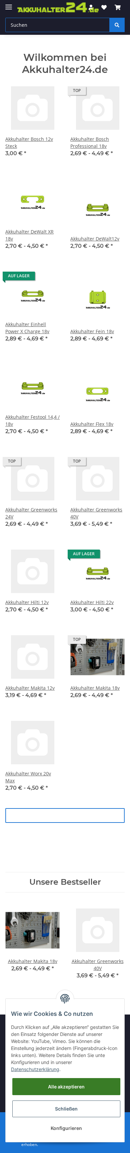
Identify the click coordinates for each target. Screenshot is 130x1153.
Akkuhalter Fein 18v (92, 331)
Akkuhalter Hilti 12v (27, 602)
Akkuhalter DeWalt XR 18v (29, 235)
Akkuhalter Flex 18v (91, 424)
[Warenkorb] (118, 7)
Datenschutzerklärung (35, 1069)
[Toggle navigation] (8, 4)
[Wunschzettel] (104, 7)
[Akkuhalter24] (58, 7)
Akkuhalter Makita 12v (30, 688)
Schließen (66, 1109)
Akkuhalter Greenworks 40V (96, 513)
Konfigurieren (66, 1128)
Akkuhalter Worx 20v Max (28, 777)
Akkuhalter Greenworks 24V (31, 513)
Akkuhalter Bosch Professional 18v (89, 142)
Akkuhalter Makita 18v (95, 688)
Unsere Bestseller (65, 882)
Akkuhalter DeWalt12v (94, 238)
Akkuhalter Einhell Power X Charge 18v (27, 327)
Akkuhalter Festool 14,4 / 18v (32, 420)
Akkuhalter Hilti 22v (92, 602)
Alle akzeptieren (66, 1086)
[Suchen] (117, 25)
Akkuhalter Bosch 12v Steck (29, 142)
